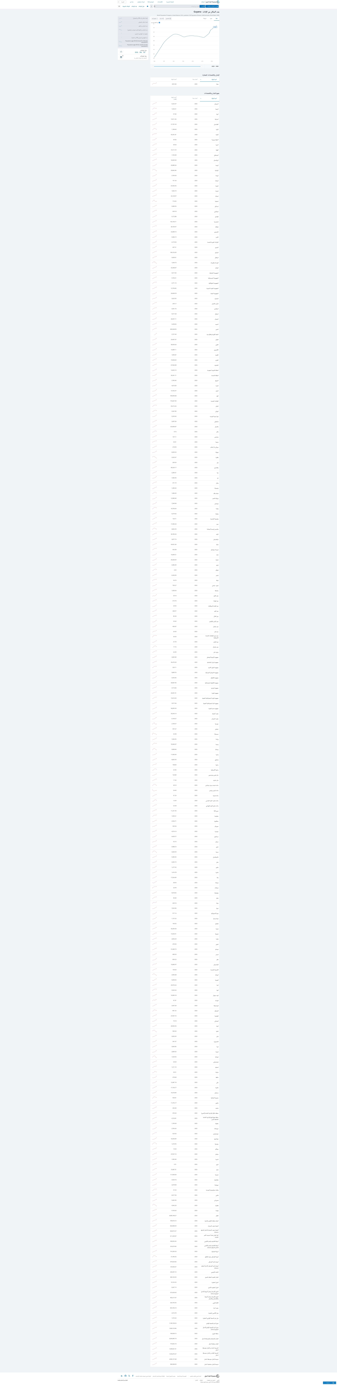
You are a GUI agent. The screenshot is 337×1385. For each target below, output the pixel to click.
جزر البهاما (216, 601)
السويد (216, 324)
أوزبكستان (216, 160)
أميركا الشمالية (215, 1251)
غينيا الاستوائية (214, 913)
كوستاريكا (216, 1005)
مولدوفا (216, 1144)
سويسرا (216, 831)
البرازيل (216, 252)
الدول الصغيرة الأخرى (213, 1287)
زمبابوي (216, 759)
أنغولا (217, 150)
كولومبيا (216, 1016)
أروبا (217, 114)
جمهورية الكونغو (214, 678)
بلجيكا (217, 452)
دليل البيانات (141, 6)
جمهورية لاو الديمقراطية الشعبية (210, 703)
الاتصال (196, 1380)
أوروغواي (216, 155)
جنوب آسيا (215, 1308)
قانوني (218, 1380)
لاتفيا (217, 1031)
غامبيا (217, 872)
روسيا (217, 744)
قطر (217, 959)
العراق (217, 339)
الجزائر (216, 268)
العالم (217, 1215)
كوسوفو (216, 1011)
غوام (217, 898)
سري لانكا (216, 811)
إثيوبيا (216, 186)
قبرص (217, 954)
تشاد (217, 555)
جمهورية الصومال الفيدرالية (211, 672)
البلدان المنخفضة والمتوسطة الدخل (210, 1338)
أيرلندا (217, 175)
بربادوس (216, 437)
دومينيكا (216, 734)
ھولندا (217, 1210)
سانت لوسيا (215, 795)
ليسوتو (216, 1067)
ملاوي (217, 1103)
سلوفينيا (216, 816)
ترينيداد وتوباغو (214, 549)
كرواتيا (216, 975)
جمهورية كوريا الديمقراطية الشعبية (210, 698)
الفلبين (217, 344)
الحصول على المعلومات (211, 1380)
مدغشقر (216, 1093)
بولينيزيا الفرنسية (214, 519)
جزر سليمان (215, 626)
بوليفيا (216, 514)
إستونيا (216, 201)
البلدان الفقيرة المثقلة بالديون (211, 1277)
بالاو (217, 432)
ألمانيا (217, 134)
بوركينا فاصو (215, 498)
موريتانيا (216, 1128)
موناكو (216, 1149)
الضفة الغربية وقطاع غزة (212, 334)
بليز (217, 462)
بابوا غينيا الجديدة (214, 416)
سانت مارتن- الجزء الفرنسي (212, 800)
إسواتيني (216, 211)
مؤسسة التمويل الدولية (170, 1376)
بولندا (217, 508)
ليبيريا (217, 1052)
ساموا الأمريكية (214, 770)
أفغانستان (216, 124)
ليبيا (217, 1046)
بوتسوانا (216, 488)
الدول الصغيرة (215, 1282)
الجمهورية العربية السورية (212, 288)
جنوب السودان (215, 719)
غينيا (217, 908)
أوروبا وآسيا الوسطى (213, 1262)
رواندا (217, 739)
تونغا (217, 580)
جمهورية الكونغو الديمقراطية (211, 683)
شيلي (217, 847)
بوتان (217, 483)
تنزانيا (217, 560)
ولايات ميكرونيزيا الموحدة (212, 1190)
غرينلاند (216, 888)
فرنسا (217, 929)
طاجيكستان (215, 857)
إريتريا (216, 191)
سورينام (216, 826)
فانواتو (216, 923)
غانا (217, 877)
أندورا (217, 145)
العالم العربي (215, 1303)
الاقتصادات (160, 2)
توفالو (217, 570)
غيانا (217, 84)
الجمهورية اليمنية (214, 293)
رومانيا (216, 749)
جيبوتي (216, 729)
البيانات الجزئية (126, 6)
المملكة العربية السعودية (212, 370)
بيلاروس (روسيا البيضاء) (212, 529)
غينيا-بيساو (215, 918)
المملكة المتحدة (214, 375)
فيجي (217, 944)
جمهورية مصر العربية (213, 708)
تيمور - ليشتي (215, 585)
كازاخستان (216, 964)
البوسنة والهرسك (214, 263)
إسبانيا (216, 196)
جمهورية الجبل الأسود (213, 667)
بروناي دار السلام (214, 447)
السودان (216, 319)
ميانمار (216, 1154)
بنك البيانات (134, 6)
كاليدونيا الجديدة (214, 970)
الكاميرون (216, 350)
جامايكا (216, 590)
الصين (217, 329)
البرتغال (216, 257)
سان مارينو (215, 780)
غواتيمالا (216, 893)
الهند (217, 396)
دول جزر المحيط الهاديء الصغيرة (210, 1318)
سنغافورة (216, 821)
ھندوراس (216, 1200)
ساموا (217, 765)
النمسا (217, 386)
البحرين (216, 247)
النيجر (217, 391)
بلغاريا (217, 457)
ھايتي (217, 1195)
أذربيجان (216, 104)
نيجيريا (216, 1175)
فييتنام (216, 949)
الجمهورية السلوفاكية (213, 283)
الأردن (217, 237)
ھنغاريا (216, 1205)
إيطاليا (216, 227)
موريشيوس (215, 1134)
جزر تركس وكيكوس (213, 621)
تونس (217, 575)
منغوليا (216, 1123)
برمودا (216, 442)
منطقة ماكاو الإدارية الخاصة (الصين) (209, 1113)
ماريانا (217, 1072)
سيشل (216, 842)
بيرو (217, 524)
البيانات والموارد (141, 2)
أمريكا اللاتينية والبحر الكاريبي (211, 1241)
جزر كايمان (215, 642)
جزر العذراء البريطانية (213, 606)
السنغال (216, 314)
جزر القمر (216, 611)
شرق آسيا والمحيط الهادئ (212, 1323)
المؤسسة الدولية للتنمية (181, 1376)
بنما (217, 473)
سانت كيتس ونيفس (213, 790)
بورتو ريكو (216, 493)
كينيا (217, 1026)
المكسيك (216, 365)
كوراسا (216, 1000)
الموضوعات (151, 2)
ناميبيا (217, 1159)
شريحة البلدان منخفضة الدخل (211, 1364)
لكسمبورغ (216, 1041)
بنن (217, 478)
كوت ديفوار (215, 995)
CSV (144, 52)
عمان (217, 862)
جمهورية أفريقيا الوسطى (212, 657)
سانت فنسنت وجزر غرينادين (211, 785)
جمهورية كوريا (215, 693)
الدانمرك (216, 298)
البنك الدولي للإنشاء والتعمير (195, 1376)
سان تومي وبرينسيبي (213, 775)
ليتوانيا (216, 1057)
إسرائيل (216, 206)
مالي (217, 1082)
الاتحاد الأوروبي (214, 1272)
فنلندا (217, 939)
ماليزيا (216, 1087)
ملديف (216, 1108)
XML (141, 52)
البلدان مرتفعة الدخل (213, 1344)
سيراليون (216, 836)
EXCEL (136, 52)
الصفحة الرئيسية (170, 2)
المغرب (216, 360)
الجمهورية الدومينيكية (213, 278)
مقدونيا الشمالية (214, 1098)
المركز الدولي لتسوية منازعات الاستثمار (143, 1376)
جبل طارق (216, 596)
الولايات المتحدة (214, 401)
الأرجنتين (216, 232)
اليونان (216, 411)
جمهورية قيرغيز (214, 688)
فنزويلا (216, 934)
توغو (217, 565)
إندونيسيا (216, 222)
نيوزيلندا (216, 1185)
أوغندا (217, 165)
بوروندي (216, 503)
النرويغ (216, 380)
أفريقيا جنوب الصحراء (213, 1226)
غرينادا (216, 882)
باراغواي (216, 421)
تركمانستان (215, 539)
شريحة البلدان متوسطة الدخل (211, 1359)
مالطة (217, 1077)
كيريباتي (216, 1021)
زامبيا (217, 754)
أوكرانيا (216, 170)
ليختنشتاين (215, 1062)
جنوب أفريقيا (215, 713)
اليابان (217, 406)
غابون (217, 867)
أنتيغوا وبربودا (215, 140)
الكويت (216, 355)
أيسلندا (216, 181)
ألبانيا (217, 129)
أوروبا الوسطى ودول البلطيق (211, 1257)
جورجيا (216, 724)
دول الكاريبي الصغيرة (213, 1313)
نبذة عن (131, 2)
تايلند (217, 534)
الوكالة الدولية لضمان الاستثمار (159, 1376)
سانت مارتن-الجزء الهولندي (212, 806)
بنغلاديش (216, 467)
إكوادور (216, 216)
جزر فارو (216, 631)
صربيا (217, 852)
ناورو (217, 1164)
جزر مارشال (215, 647)
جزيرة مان (216, 652)
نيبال (217, 1169)
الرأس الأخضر (215, 303)
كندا (217, 985)
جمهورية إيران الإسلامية (212, 662)
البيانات (202, 2)
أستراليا (216, 119)
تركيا (217, 544)
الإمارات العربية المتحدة (212, 242)
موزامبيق (216, 1139)
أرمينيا (216, 109)
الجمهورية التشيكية (213, 273)
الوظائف (201, 1380)
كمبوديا (216, 980)
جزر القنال (216, 616)
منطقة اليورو (215, 1333)
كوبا (217, 990)
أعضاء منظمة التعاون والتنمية (211, 1221)
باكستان (216, 426)
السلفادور (216, 309)
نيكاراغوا (216, 1180)
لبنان (217, 1036)
